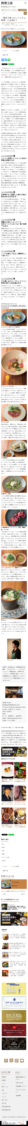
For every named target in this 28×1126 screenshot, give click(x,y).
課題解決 (4, 1077)
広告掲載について (21, 1086)
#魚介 (3, 850)
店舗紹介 (23, 28)
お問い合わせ (19, 1082)
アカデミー (4, 1093)
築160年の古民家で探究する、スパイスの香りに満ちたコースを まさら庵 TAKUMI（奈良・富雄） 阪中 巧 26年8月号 (18, 946)
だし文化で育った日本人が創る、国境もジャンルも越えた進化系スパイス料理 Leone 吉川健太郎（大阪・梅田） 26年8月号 (18, 973)
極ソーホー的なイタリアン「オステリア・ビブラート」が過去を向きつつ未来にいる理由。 (18, 954)
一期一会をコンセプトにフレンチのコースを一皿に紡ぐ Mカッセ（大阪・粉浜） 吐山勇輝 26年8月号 (18, 964)
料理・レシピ (5, 1086)
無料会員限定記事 (6, 1109)
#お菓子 (4, 860)
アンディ (4, 50)
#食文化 (14, 28)
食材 (3, 1090)
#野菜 (3, 847)
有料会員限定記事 (6, 1106)
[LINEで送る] (11, 64)
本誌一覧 (4, 1103)
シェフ (3, 1083)
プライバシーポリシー (21, 1091)
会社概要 (18, 1095)
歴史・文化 (4, 1100)
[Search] (25, 13)
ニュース (4, 1096)
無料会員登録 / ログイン (20, 1078)
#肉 (3, 844)
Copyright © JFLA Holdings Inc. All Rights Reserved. (14, 1117)
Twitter (15, 885)
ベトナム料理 (15, 50)
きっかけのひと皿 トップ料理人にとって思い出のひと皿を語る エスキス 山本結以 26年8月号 (18, 936)
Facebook (16, 882)
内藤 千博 (5, 55)
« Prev (4, 894)
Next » (23, 894)
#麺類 (3, 854)
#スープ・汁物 (5, 857)
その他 (18, 28)
